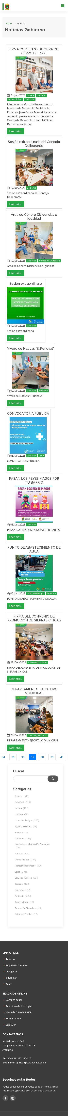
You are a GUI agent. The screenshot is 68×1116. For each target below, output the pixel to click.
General (30, 95)
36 (22, 757)
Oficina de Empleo (26, 914)
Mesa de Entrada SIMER (19, 1012)
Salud (41, 455)
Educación (29, 99)
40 (61, 757)
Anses (9, 984)
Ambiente (43, 390)
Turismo (43, 662)
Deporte (21, 814)
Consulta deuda (14, 1000)
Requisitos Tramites (16, 965)
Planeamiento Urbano (28, 865)
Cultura (22, 808)
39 (52, 757)
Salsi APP (11, 1025)
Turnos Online (13, 1018)
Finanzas (32, 735)
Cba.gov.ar (11, 971)
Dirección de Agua (35, 593)
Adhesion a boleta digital (19, 1006)
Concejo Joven (24, 902)
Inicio (9, 23)
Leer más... (15, 131)
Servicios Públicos (26, 877)
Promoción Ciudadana (49, 260)
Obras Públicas (15, 99)
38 (42, 757)
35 (13, 757)
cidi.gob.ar (11, 978)
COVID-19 (23, 802)
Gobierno (41, 95)
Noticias (22, 853)
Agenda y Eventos (26, 826)
